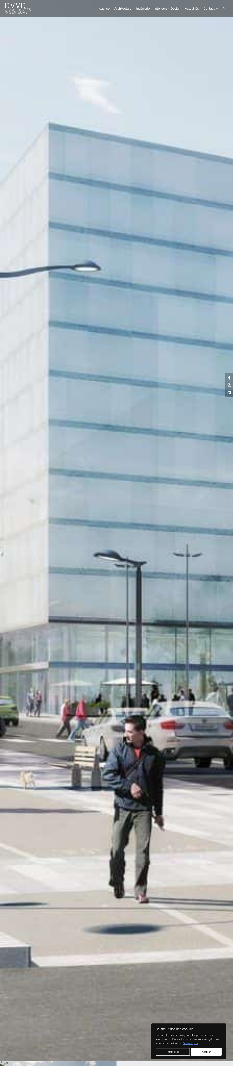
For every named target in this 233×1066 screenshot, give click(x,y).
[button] (223, 8)
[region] (188, 1041)
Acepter (206, 1051)
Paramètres (173, 1051)
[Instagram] (229, 385)
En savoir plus (190, 1043)
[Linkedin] (229, 392)
